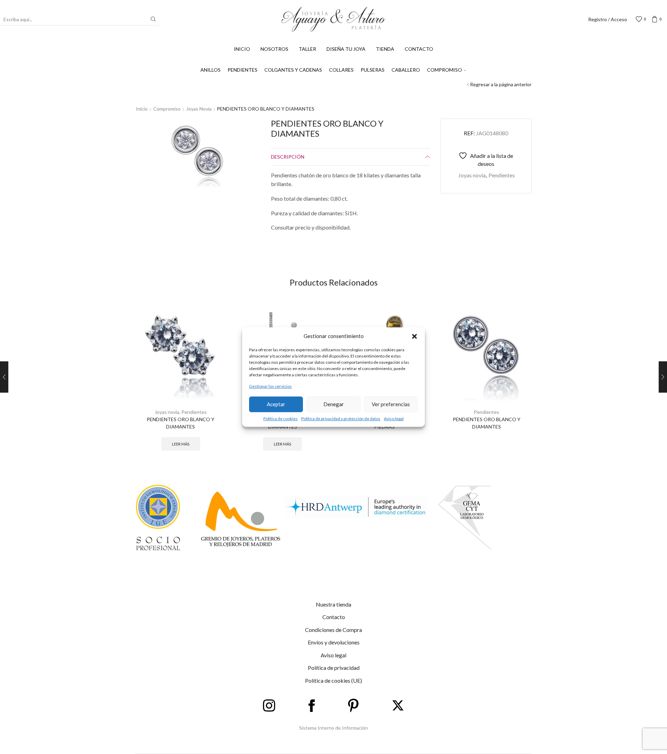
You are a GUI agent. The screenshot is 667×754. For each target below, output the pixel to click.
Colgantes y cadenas (293, 70)
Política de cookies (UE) (333, 680)
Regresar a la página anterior (501, 84)
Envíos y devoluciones (334, 642)
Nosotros (274, 49)
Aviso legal (394, 418)
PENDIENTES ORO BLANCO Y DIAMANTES (180, 423)
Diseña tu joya (346, 49)
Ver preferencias (391, 404)
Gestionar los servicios (270, 386)
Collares (341, 70)
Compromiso (444, 70)
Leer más (180, 444)
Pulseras (373, 70)
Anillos (210, 70)
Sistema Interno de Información (333, 728)
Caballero (406, 70)
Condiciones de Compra (333, 629)
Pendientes (242, 70)
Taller (307, 49)
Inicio (242, 49)
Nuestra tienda (333, 604)
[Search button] (153, 19)
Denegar (333, 404)
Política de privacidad (334, 667)
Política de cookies (280, 418)
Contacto (419, 49)
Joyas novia (199, 109)
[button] (414, 336)
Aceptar (276, 404)
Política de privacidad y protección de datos (340, 418)
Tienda (385, 49)
